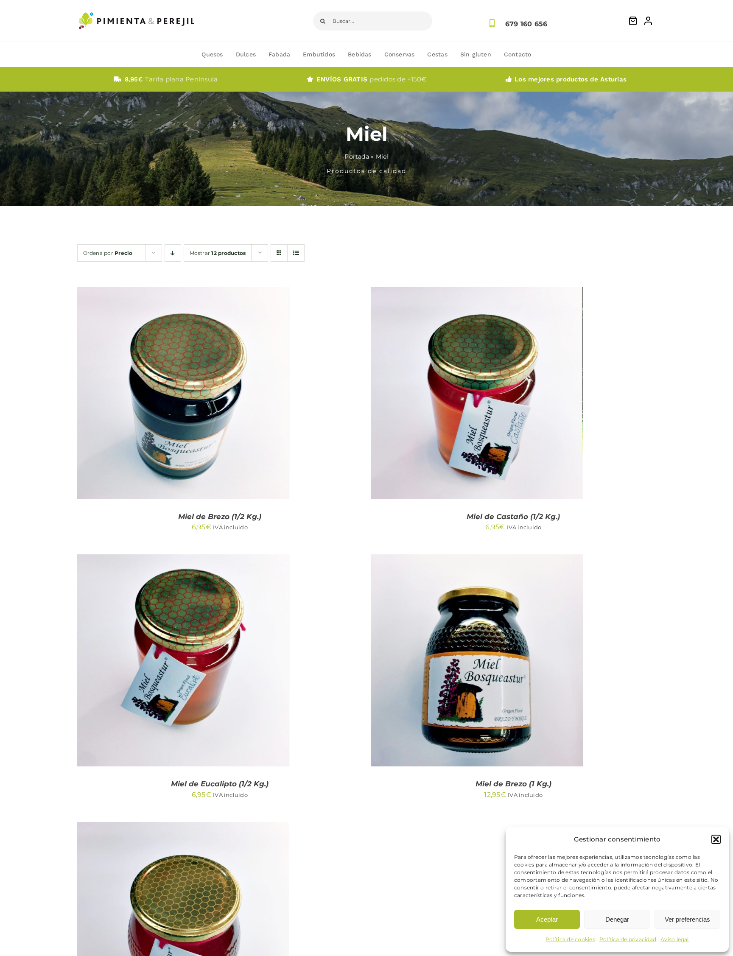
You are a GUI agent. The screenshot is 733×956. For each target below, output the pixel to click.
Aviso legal (674, 939)
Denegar (617, 919)
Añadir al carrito (157, 394)
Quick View (221, 394)
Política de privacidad (627, 939)
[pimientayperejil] (136, 6)
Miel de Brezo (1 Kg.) (513, 784)
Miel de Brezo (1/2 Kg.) (219, 516)
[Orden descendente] (173, 253)
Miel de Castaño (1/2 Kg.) (513, 516)
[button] (716, 839)
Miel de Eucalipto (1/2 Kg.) (220, 784)
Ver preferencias (687, 919)
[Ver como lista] (296, 253)
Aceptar (547, 919)
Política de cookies (570, 939)
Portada (356, 156)
